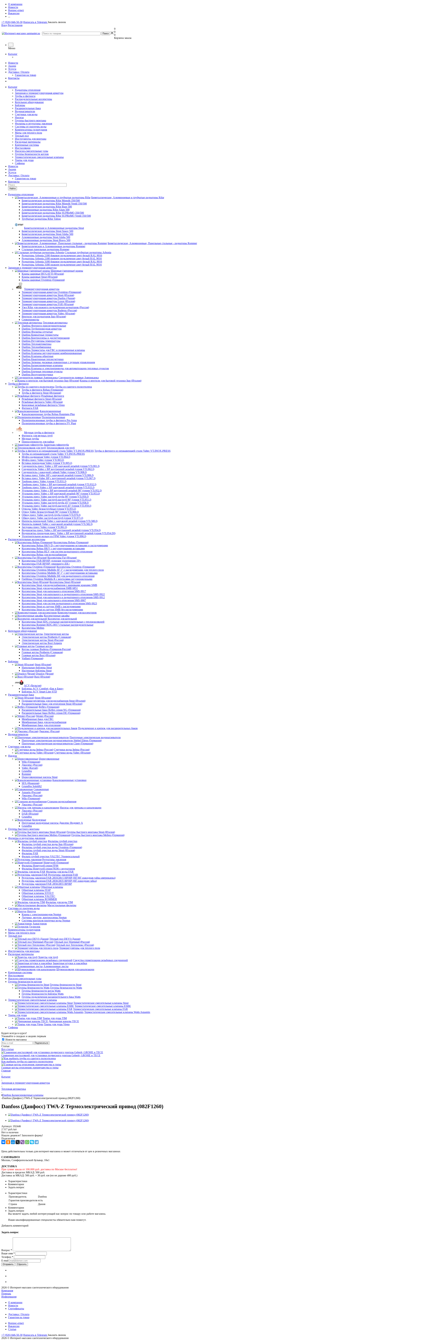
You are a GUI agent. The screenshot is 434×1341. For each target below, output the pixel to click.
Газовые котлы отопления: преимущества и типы (29, 1067)
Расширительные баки (28, 108)
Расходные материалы (28, 141)
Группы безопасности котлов (32, 154)
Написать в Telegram (35, 22)
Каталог (12, 54)
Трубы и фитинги (25, 96)
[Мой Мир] (13, 1142)
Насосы (19, 117)
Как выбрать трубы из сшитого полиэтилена (27, 1061)
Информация (8, 1296)
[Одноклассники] (8, 1142)
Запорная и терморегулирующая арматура (39, 93)
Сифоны (20, 163)
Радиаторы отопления (27, 90)
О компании (15, 1302)
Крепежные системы (27, 144)
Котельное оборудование (29, 102)
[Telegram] (37, 1142)
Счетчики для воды (26, 114)
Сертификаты (16, 1308)
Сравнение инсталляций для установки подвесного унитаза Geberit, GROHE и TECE (50, 1055)
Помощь (6, 1293)
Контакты (13, 78)
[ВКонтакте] (3, 1142)
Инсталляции (23, 148)
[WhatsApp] (27, 1142)
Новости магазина (16, 1039)
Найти (12, 188)
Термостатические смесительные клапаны (39, 157)
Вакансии (13, 1326)
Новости (13, 62)
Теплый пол (22, 135)
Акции (12, 65)
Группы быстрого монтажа (30, 120)
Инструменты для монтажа (30, 138)
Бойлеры (20, 105)
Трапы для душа (24, 160)
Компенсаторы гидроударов (31, 129)
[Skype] (32, 1142)
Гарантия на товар (25, 75)
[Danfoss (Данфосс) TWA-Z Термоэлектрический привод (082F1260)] (48, 1114)
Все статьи (7, 1049)
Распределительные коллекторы (33, 99)
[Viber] (22, 1142)
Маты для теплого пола (28, 132)
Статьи (12, 1329)
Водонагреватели (25, 111)
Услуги (12, 68)
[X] (18, 1142)
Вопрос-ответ (16, 1323)
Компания (7, 1290)
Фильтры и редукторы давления (33, 123)
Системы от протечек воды (30, 126)
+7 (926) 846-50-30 (12, 22)
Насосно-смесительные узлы (31, 151)
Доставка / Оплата (18, 72)
